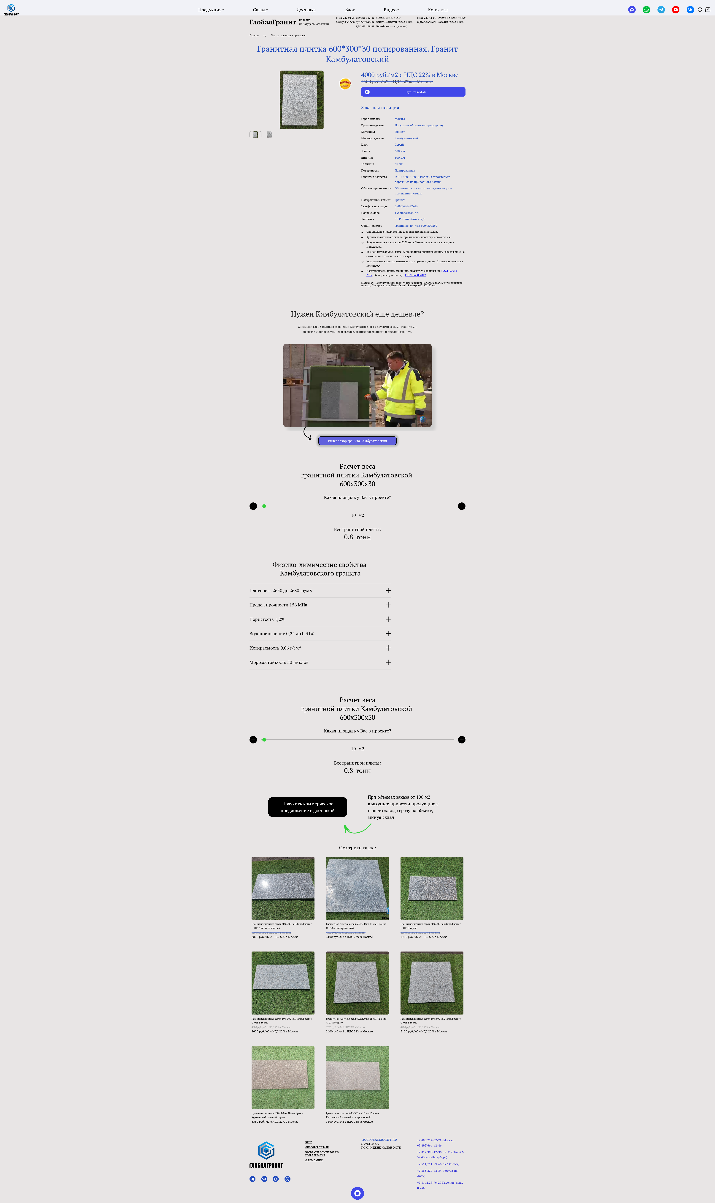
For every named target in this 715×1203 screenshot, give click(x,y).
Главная (254, 35)
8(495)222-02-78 (345, 17)
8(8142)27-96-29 (426, 22)
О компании (314, 1160)
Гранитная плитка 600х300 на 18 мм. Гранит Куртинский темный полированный (352, 1115)
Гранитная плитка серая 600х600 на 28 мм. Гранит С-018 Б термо (431, 1020)
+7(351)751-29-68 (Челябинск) (438, 1164)
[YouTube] (675, 9)
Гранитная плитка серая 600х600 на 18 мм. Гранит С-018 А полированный (356, 926)
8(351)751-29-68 (365, 26)
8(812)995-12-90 (345, 22)
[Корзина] (708, 9)
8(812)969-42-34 (365, 22)
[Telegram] (661, 9)
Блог (308, 1142)
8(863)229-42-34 (426, 17)
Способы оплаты (317, 1147)
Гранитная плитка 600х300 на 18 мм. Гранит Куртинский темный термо (278, 1115)
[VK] (690, 9)
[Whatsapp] (646, 9)
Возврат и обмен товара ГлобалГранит (322, 1154)
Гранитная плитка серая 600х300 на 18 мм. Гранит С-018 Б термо (282, 1020)
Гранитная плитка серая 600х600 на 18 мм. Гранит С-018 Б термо (356, 1020)
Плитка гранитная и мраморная (288, 35)
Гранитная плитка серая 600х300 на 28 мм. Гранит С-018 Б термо (431, 926)
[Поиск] (700, 9)
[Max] (632, 9)
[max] (357, 1193)
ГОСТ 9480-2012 (415, 275)
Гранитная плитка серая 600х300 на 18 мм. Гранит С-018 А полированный (282, 926)
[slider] (264, 506)
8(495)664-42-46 (365, 17)
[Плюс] (461, 506)
